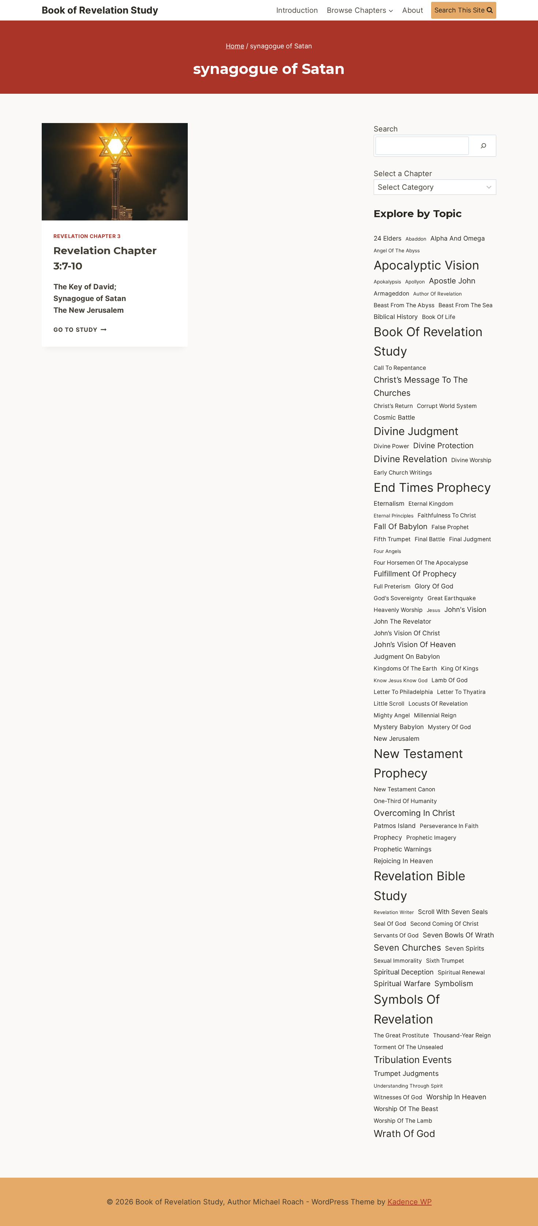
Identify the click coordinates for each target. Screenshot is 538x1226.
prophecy (388, 837)
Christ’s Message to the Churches (421, 386)
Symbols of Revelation (407, 1009)
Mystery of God (449, 727)
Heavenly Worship (398, 609)
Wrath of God (404, 1133)
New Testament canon (404, 789)
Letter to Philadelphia (403, 691)
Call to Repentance (400, 367)
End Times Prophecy (432, 487)
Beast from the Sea (465, 305)
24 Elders (387, 238)
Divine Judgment (416, 431)
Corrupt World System (447, 405)
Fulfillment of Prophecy (415, 573)
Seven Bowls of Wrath (458, 935)
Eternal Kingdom (430, 503)
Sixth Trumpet (445, 960)
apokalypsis (387, 282)
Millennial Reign (435, 715)
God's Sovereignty (398, 598)
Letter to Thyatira (461, 691)
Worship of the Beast (406, 1108)
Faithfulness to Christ (447, 515)
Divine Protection (443, 445)
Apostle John (452, 280)
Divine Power (391, 446)
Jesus (433, 610)
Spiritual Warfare (402, 983)
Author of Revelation (437, 294)
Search (386, 129)
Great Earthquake (451, 598)
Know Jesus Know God (400, 680)
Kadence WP (410, 1201)
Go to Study (80, 329)
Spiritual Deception (404, 972)
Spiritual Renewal (461, 972)
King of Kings (459, 668)
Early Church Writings (403, 472)
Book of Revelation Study (428, 341)
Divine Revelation (410, 458)
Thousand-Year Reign (462, 1035)
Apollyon (415, 282)
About (412, 10)
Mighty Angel (392, 715)
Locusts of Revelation (438, 703)
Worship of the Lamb (403, 1120)
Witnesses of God (398, 1097)
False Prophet (450, 527)
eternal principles (394, 516)
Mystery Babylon (399, 727)
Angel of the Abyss (397, 250)
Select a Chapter (403, 173)
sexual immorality (398, 960)
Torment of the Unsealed (408, 1047)
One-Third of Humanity (405, 801)
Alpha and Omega (457, 238)
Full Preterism (392, 586)
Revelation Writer (394, 912)
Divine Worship (471, 460)
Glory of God (434, 586)
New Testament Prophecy (418, 763)
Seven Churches (407, 947)
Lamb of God (449, 680)
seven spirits (464, 948)
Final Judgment (470, 539)
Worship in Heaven (456, 1097)
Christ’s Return (393, 405)
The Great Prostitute (401, 1035)
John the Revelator (402, 621)
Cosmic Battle (394, 417)
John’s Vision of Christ (407, 633)
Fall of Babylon (400, 526)
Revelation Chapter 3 (87, 236)
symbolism (453, 983)
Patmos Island (395, 825)
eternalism (389, 503)
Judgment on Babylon (407, 656)
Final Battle (430, 539)
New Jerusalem (396, 738)
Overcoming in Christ (414, 813)
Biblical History (396, 316)
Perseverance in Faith (449, 825)
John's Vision (465, 609)
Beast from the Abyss (404, 305)
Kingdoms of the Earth (405, 668)
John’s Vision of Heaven (415, 644)
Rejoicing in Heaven (403, 861)
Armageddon (391, 293)
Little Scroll (389, 703)
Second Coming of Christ (444, 923)
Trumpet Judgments (406, 1073)
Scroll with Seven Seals (453, 911)
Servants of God (396, 935)
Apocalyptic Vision (426, 265)
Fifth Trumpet (392, 539)
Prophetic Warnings (402, 849)
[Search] (483, 146)
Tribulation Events (413, 1059)
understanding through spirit (408, 1086)
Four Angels (387, 551)
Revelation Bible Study (419, 886)
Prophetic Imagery (431, 837)
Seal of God (390, 923)
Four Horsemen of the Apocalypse (421, 562)
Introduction (297, 10)
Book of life (438, 316)
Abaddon (416, 239)
